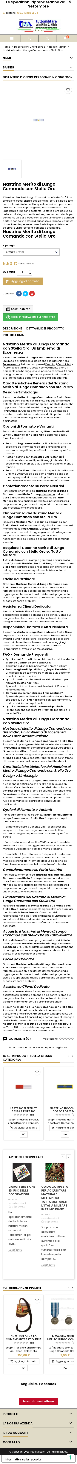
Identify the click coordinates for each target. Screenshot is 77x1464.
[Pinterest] (32, 293)
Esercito (50, 364)
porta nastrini (47, 494)
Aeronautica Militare (16, 367)
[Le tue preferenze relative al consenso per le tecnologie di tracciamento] (70, 1457)
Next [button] (68, 1156)
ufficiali (20, 217)
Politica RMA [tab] (13, 335)
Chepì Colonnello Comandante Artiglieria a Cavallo (23, 1339)
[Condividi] (19, 293)
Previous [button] (63, 1156)
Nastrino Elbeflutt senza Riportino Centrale (24, 1111)
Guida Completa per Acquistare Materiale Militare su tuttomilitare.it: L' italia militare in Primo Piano (54, 1198)
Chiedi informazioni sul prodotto (30, 317)
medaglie (12, 477)
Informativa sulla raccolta (23, 1459)
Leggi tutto (15, 1250)
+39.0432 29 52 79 (27, 12)
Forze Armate (11, 364)
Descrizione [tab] (12, 328)
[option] (22, 1210)
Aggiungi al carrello (22, 281)
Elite (43, 826)
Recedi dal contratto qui (38, 1401)
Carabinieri (64, 364)
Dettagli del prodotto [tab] (45, 328)
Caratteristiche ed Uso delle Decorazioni (21, 1190)
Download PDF (18, 309)
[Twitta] (25, 293)
